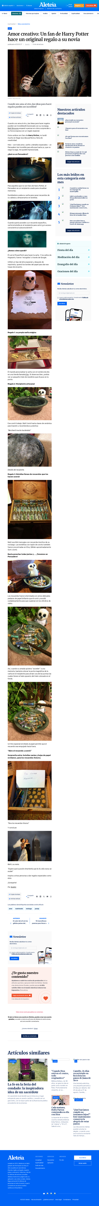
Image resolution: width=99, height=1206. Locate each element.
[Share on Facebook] (37, 115)
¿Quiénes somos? (48, 1199)
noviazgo (29, 909)
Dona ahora (90, 5)
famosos (56, 1097)
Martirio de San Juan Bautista (54, 8)
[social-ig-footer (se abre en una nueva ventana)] (55, 1194)
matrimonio (19, 909)
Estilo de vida (39, 1165)
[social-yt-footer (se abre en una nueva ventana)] (44, 1194)
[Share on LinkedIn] (40, 115)
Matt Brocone (13, 128)
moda (55, 1061)
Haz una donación (36, 1199)
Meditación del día (68, 257)
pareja (37, 909)
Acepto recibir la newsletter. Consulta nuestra (23, 953)
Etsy (27, 374)
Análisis (45, 13)
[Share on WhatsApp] (51, 115)
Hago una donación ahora (20, 995)
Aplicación (50, 1163)
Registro (78, 5)
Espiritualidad (76, 13)
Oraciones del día (67, 271)
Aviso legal (58, 1199)
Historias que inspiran (32, 13)
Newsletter (50, 1160)
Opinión (54, 13)
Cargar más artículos (73, 162)
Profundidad (64, 13)
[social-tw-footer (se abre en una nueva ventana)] (51, 1194)
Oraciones (15, 13)
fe (75, 1061)
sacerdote (13, 1061)
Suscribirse (82, 1158)
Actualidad (38, 1160)
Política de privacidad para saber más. (22, 954)
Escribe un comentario (30, 1036)
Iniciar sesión (71, 5)
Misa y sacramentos (24, 24)
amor (10, 909)
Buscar (30, 5)
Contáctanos (67, 1199)
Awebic (27, 44)
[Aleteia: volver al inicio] (48, 4)
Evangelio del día (67, 264)
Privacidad (75, 1199)
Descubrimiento (88, 13)
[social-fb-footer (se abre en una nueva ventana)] (48, 1194)
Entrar (36, 1028)
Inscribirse (14, 958)
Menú (5, 13)
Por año (61, 1160)
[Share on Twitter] (44, 115)
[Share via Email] (47, 115)
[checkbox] (10, 952)
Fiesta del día (65, 250)
